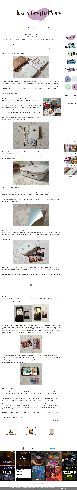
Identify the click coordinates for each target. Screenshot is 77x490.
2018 (67, 119)
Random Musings (9, 423)
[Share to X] (55, 420)
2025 (67, 107)
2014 (67, 135)
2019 (67, 117)
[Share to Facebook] (53, 420)
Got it (65, 488)
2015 (67, 134)
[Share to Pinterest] (58, 420)
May (68, 123)
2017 (67, 129)
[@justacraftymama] (23, 448)
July (68, 122)
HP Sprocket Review (71, 128)
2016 (67, 131)
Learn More (60, 488)
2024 (67, 109)
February (69, 125)
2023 (67, 111)
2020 (67, 115)
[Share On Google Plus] (60, 420)
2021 (67, 113)
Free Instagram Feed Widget (39, 483)
